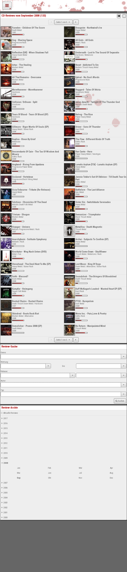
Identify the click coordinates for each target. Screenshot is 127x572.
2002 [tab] (5, 507)
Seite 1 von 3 (62, 22)
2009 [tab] (5, 458)
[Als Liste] (119, 16)
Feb (49, 468)
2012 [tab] (5, 443)
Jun (49, 473)
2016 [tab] (5, 423)
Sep (19, 478)
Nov (80, 478)
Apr (111, 468)
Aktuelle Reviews (10, 413)
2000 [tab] (5, 517)
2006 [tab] (5, 487)
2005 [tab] (5, 492)
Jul (80, 473)
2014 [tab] (5, 433)
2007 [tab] (5, 483)
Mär (80, 468)
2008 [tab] (5, 463)
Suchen (121, 401)
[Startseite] (63, 6)
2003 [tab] (5, 502)
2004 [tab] (5, 497)
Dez (111, 478)
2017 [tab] (5, 418)
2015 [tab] (5, 428)
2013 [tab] (5, 438)
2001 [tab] (5, 512)
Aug (111, 473)
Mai (18, 473)
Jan (18, 468)
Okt (49, 478)
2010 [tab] (5, 453)
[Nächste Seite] (76, 22)
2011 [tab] (5, 448)
